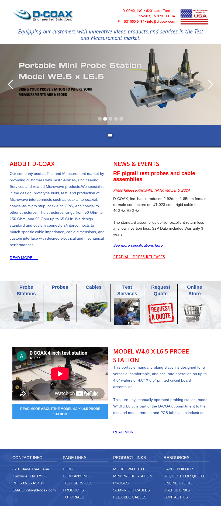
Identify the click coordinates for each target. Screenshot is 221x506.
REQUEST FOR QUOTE (184, 476)
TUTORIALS (73, 497)
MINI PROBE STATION (132, 476)
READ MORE (124, 432)
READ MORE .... (24, 258)
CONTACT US (176, 497)
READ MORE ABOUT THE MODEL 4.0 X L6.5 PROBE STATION (60, 411)
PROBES (121, 483)
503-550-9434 (32, 483)
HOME (68, 469)
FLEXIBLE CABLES (129, 497)
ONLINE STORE (178, 483)
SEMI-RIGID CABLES (131, 490)
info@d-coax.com (41, 490)
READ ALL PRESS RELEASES (139, 256)
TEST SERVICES (77, 483)
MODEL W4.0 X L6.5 (131, 469)
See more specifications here (138, 245)
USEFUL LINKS (177, 490)
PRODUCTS (73, 490)
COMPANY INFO (77, 476)
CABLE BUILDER (178, 469)
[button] (11, 84)
